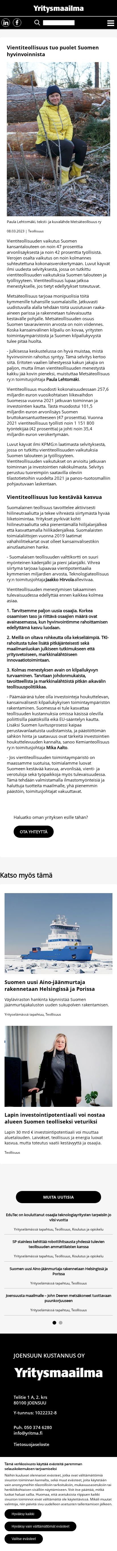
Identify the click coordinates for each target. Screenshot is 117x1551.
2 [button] (60, 1323)
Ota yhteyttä (33, 831)
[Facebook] (17, 22)
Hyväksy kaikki (23, 1514)
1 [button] (54, 1323)
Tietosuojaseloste (31, 1444)
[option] (58, 1264)
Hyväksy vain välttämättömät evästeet (40, 1526)
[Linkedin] (5, 22)
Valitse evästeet (24, 1539)
